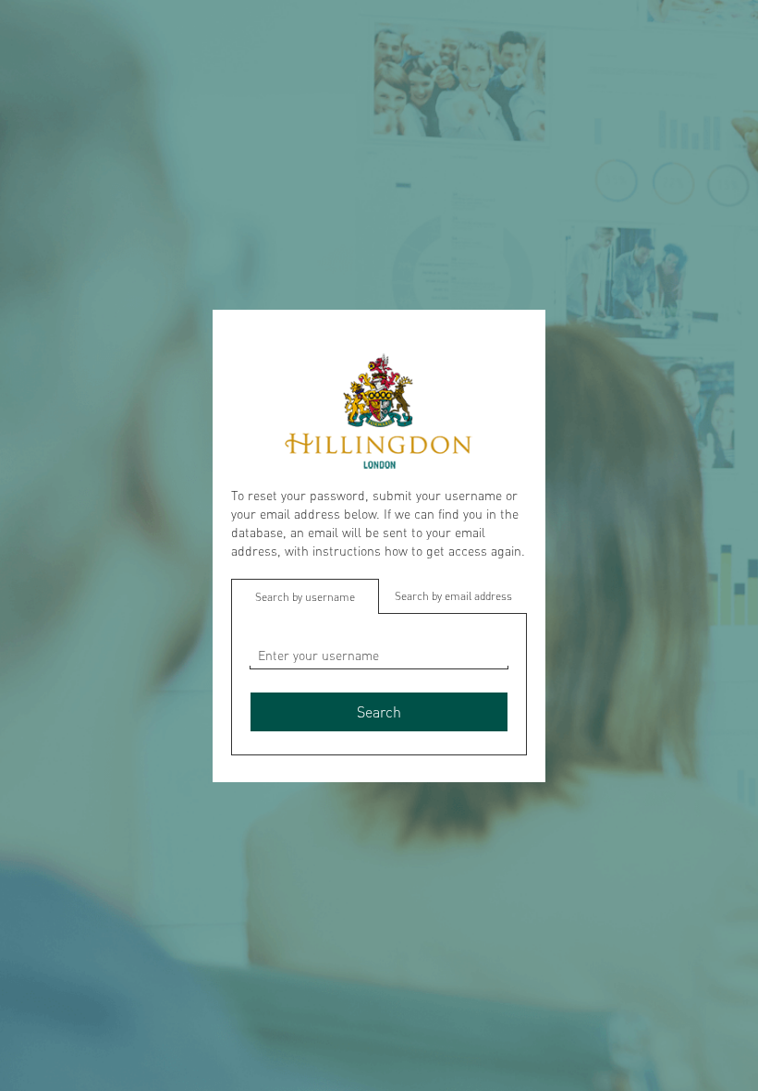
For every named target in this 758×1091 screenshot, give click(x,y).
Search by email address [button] (453, 596)
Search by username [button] (305, 597)
